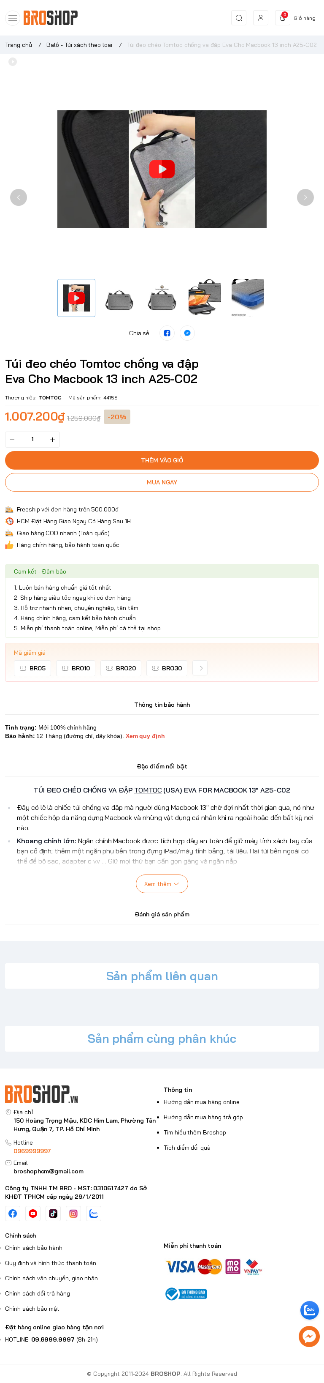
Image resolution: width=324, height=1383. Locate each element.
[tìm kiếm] (239, 17)
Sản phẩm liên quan (162, 975)
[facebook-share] (167, 333)
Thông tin (178, 1089)
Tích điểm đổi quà (187, 1147)
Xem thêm (157, 884)
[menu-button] (12, 18)
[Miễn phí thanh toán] (241, 1266)
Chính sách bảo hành (33, 1248)
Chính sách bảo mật (32, 1308)
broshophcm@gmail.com (49, 1171)
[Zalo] (93, 1213)
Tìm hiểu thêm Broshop (195, 1132)
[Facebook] (12, 1213)
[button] (18, 197)
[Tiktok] (53, 1213)
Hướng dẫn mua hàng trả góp (203, 1117)
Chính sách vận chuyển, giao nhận (51, 1278)
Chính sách (20, 1235)
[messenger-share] (187, 333)
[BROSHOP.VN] (54, 18)
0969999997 (32, 1151)
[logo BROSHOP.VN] (82, 1094)
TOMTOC (50, 397)
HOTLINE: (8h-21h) (51, 1339)
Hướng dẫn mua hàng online (202, 1102)
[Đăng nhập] (261, 17)
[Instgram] (73, 1213)
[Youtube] (33, 1213)
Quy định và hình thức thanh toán (50, 1263)
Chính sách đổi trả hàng (37, 1293)
